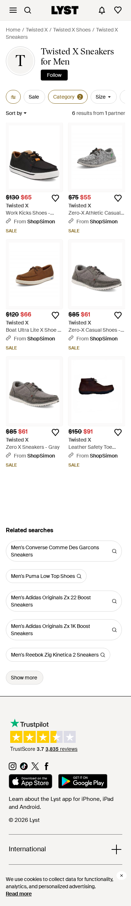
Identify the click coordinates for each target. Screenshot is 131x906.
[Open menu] (13, 10)
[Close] (121, 875)
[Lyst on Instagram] (12, 768)
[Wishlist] (118, 10)
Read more (19, 893)
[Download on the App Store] (30, 782)
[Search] (28, 10)
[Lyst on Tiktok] (24, 768)
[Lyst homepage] (65, 10)
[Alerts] (102, 10)
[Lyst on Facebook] (46, 768)
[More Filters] (13, 97)
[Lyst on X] (35, 768)
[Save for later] (55, 198)
